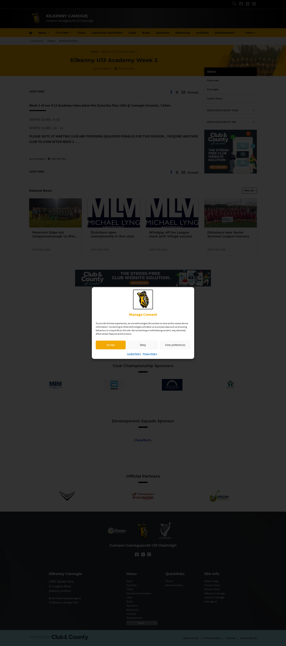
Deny (143, 345)
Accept (111, 345)
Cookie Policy (134, 354)
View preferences (175, 345)
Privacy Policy (150, 354)
